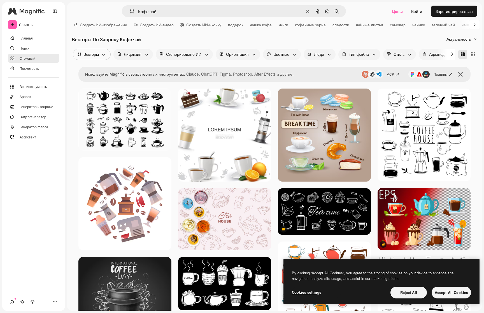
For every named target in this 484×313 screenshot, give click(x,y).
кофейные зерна (310, 24)
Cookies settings (306, 292)
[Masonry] (462, 54)
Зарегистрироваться (454, 11)
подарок (235, 24)
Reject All (408, 292)
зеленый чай (443, 24)
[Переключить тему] (32, 301)
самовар (398, 24)
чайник (418, 24)
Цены (397, 11)
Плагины (441, 74)
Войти (416, 11)
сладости (340, 24)
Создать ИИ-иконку (203, 24)
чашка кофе (261, 24)
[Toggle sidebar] (54, 11)
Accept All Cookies (451, 292)
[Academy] (22, 301)
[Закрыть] (460, 74)
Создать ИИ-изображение (103, 24)
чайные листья (369, 24)
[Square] (472, 54)
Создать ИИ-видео (157, 24)
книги (283, 24)
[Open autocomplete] (130, 11)
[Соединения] (12, 301)
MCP (390, 74)
